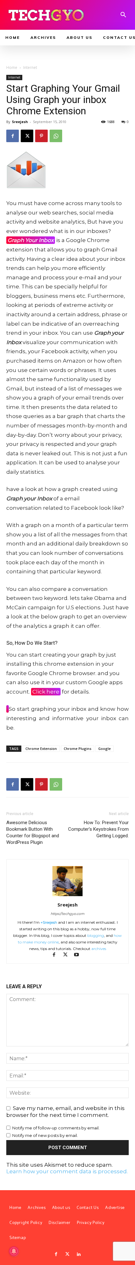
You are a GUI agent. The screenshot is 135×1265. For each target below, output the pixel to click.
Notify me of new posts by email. (45, 1135)
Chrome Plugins (77, 748)
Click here (45, 692)
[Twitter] (67, 1254)
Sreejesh (20, 121)
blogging (95, 935)
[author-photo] (67, 896)
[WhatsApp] (56, 136)
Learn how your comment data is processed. (67, 1171)
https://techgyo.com (67, 913)
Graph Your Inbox (31, 240)
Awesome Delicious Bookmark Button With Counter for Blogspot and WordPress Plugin (32, 832)
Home (11, 67)
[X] (27, 136)
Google (104, 748)
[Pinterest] (41, 136)
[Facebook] (12, 136)
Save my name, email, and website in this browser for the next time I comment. (65, 1111)
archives (98, 948)
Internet (30, 67)
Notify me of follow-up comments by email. (56, 1127)
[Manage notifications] (14, 1251)
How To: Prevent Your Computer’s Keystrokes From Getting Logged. (98, 829)
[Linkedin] (78, 1254)
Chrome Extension (41, 748)
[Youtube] (79, 955)
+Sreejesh (48, 922)
